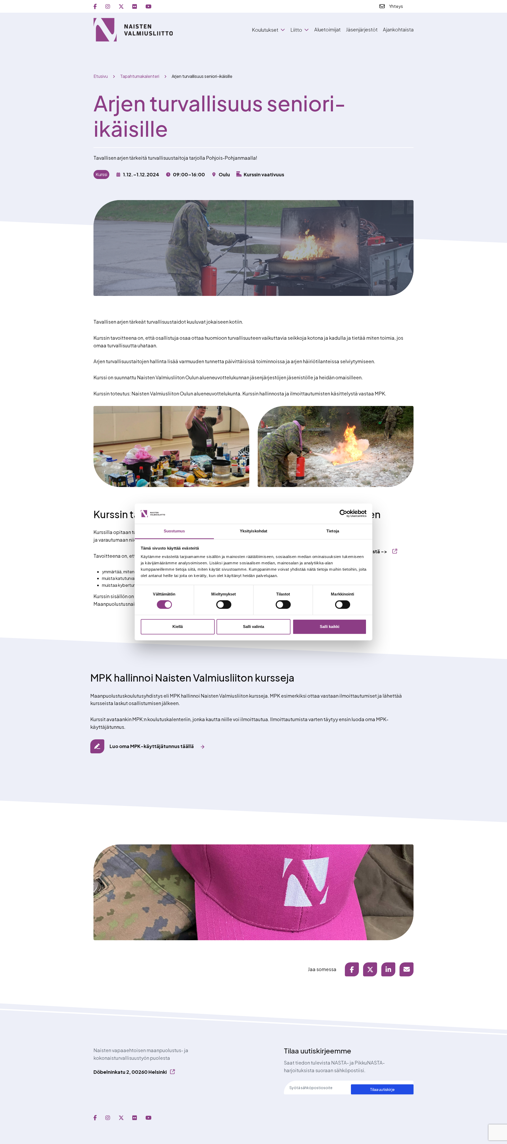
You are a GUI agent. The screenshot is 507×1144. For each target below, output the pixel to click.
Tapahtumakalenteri (139, 76)
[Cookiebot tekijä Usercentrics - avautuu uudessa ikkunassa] (343, 514)
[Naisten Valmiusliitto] (133, 29)
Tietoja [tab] (332, 531)
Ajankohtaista (398, 29)
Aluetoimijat (327, 29)
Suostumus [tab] (174, 531)
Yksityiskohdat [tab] (253, 531)
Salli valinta (253, 626)
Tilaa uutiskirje (382, 1089)
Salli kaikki (329, 626)
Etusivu (100, 76)
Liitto (296, 30)
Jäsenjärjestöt (362, 29)
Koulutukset (265, 30)
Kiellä (177, 626)
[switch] (223, 605)
